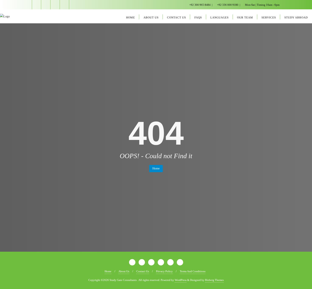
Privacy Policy (164, 271)
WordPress (181, 280)
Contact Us (142, 271)
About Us (123, 271)
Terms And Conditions (192, 271)
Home (156, 168)
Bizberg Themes (214, 280)
